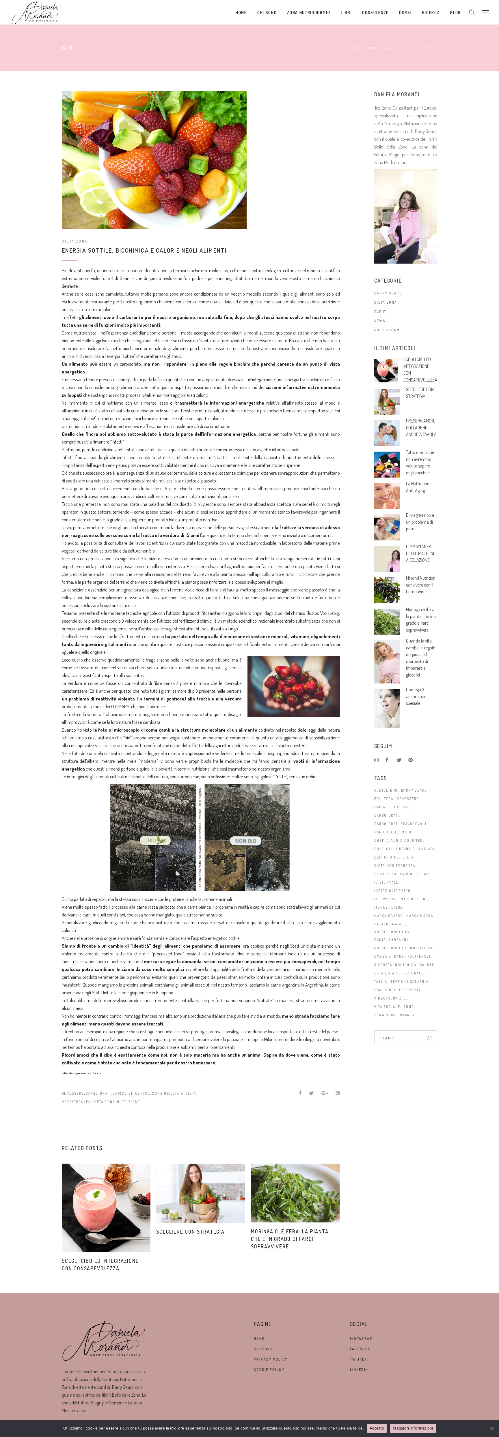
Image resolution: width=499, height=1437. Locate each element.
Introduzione (413, 899)
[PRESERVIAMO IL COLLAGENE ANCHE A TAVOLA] (387, 433)
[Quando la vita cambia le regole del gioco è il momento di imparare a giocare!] (387, 661)
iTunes (381, 907)
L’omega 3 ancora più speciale (415, 696)
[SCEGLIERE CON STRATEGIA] (200, 1193)
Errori (407, 874)
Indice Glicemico (392, 891)
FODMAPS (120, 706)
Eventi (381, 311)
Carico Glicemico (131, 1093)
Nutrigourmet (389, 330)
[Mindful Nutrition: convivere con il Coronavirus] (387, 590)
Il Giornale (386, 882)
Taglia (381, 981)
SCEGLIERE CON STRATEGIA (190, 1232)
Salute (427, 965)
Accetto (377, 1428)
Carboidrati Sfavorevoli (400, 824)
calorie (402, 807)
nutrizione (128, 1102)
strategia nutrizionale (399, 973)
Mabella (97, 1073)
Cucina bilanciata (415, 849)
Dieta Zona (304, 48)
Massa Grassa (388, 916)
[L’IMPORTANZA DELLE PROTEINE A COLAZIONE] (387, 559)
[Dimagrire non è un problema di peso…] (387, 527)
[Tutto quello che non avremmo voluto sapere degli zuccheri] (387, 465)
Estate (424, 874)
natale (399, 924)
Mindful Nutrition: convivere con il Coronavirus (421, 584)
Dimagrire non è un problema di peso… (420, 521)
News (380, 321)
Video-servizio (390, 998)
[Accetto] (492, 1428)
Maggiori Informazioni (413, 1428)
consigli (161, 1093)
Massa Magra (419, 916)
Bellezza (384, 799)
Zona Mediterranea (394, 1015)
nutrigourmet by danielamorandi (392, 936)
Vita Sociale (387, 1006)
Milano (381, 924)
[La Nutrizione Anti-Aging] (387, 496)
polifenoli (419, 956)
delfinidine (386, 857)
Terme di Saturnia (410, 981)
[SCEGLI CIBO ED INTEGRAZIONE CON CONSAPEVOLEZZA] (106, 1208)
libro (397, 907)
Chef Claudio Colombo (398, 840)
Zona (409, 1006)
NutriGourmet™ (390, 948)
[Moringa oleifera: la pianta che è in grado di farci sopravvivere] (295, 1193)
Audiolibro (386, 790)
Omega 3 (382, 956)
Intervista (385, 899)
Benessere (73, 1093)
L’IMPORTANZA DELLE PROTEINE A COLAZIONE (420, 553)
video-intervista (403, 990)
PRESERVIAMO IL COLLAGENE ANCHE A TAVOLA (421, 427)
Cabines (382, 807)
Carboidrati (98, 1093)
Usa (378, 990)
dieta (178, 1093)
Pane (399, 956)
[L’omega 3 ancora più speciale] (387, 708)
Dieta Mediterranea (395, 865)
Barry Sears (388, 293)
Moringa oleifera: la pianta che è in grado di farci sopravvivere (290, 1239)
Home (283, 48)
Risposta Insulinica (395, 965)
